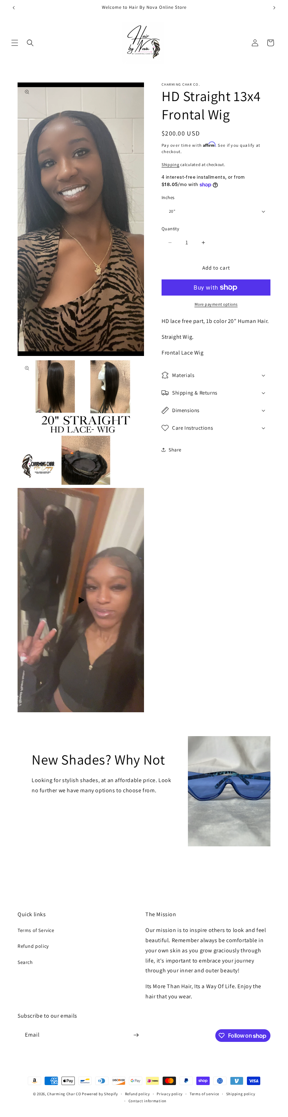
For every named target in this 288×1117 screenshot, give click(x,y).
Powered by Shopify (100, 1093)
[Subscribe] (136, 1035)
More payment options (216, 304)
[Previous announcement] (13, 7)
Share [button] (175, 450)
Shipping (170, 164)
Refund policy (33, 946)
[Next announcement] (274, 7)
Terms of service (204, 1093)
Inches (168, 197)
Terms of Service (36, 930)
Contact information (147, 1100)
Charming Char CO (64, 1093)
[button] (14, 43)
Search (25, 962)
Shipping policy (240, 1093)
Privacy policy (170, 1093)
